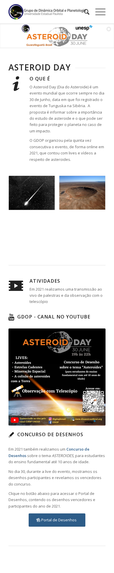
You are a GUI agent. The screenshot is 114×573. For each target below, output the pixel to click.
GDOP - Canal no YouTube (53, 317)
